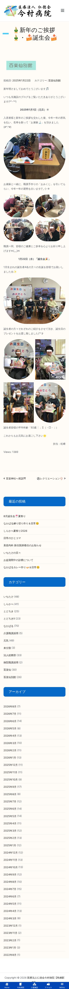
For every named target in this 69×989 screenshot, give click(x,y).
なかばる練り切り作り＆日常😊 (21, 523)
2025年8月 (10, 794)
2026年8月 (10, 706)
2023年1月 (10, 947)
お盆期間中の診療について (18, 559)
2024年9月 (10, 874)
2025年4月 (10, 823)
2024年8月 (10, 881)
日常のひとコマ (12, 538)
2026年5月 (10, 728)
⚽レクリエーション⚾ (50, 478)
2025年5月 (10, 816)
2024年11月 (10, 859)
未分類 (7, 647)
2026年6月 (10, 721)
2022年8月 (10, 954)
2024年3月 (10, 918)
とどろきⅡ (9, 618)
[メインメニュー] (62, 10)
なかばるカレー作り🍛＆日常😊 (22, 567)
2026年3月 (10, 743)
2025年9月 (10, 786)
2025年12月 (11, 764)
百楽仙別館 (54, 80)
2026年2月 (10, 750)
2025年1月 (10, 845)
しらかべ (8, 603)
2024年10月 (11, 867)
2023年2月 (10, 940)
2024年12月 (11, 852)
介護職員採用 (11, 633)
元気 (6, 640)
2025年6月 (10, 808)
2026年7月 (10, 713)
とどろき (8, 611)
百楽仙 (7, 669)
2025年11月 (10, 772)
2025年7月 (10, 801)
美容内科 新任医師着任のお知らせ (22, 545)
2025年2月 (10, 837)
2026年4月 (10, 735)
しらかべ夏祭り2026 (15, 530)
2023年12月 (11, 925)
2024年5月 (10, 903)
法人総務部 (10, 655)
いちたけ (8, 596)
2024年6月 (10, 896)
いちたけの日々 (12, 552)
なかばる (8, 625)
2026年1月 (10, 757)
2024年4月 (10, 910)
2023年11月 (10, 932)
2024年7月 (10, 888)
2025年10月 (11, 779)
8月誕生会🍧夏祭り (15, 516)
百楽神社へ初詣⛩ (16, 478)
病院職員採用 (11, 662)
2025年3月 (10, 830)
